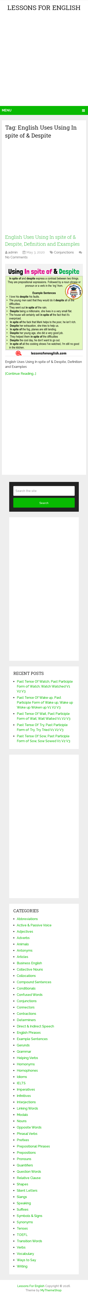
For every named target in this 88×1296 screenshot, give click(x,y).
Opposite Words (29, 1127)
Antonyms (25, 950)
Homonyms (26, 1064)
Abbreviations (27, 919)
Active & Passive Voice (34, 925)
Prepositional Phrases (33, 1146)
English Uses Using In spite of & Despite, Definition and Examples (42, 240)
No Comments (16, 257)
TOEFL (22, 1235)
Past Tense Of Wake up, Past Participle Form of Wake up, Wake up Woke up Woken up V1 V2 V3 (45, 702)
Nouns (22, 1121)
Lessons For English (43, 7)
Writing (22, 1266)
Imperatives (26, 1089)
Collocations (26, 976)
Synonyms (25, 1222)
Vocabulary (25, 1254)
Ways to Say (26, 1260)
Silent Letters (27, 1190)
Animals (23, 944)
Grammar (24, 1052)
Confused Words (30, 995)
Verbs (21, 1247)
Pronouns (24, 1159)
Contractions (26, 1014)
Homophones (27, 1070)
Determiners (26, 1020)
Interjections (26, 1102)
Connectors (26, 1007)
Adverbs (23, 938)
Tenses (22, 1228)
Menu (6, 110)
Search (44, 503)
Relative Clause (29, 1178)
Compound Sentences (34, 982)
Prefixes (23, 1140)
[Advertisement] (44, 60)
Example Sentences (32, 1039)
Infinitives (24, 1096)
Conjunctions (64, 252)
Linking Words (27, 1108)
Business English (29, 963)
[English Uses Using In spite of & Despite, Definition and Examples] (44, 310)
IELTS (21, 1083)
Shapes (22, 1184)
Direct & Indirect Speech (35, 1026)
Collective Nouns (30, 969)
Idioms (22, 1077)
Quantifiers (25, 1165)
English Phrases (29, 1033)
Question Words (29, 1172)
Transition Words (29, 1241)
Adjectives (25, 931)
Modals (22, 1115)
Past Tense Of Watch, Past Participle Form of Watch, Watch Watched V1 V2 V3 (45, 686)
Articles (22, 957)
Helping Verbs (27, 1058)
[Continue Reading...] (20, 374)
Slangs (22, 1197)
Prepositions (26, 1153)
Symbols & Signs (29, 1216)
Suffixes (22, 1209)
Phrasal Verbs (27, 1134)
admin (13, 252)
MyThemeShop (51, 1290)
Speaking (24, 1203)
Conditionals (26, 988)
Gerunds (23, 1045)
